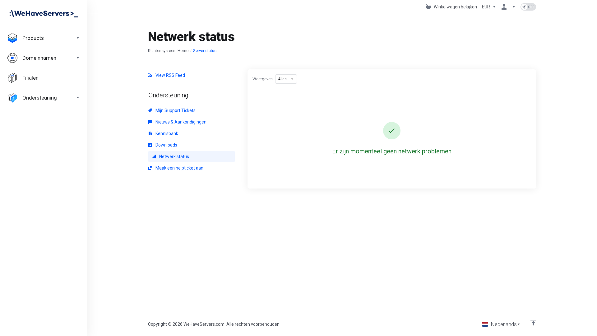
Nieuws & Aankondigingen (180, 121)
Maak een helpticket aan (179, 168)
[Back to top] (533, 322)
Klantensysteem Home (168, 50)
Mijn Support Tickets (175, 110)
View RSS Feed (170, 75)
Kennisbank (166, 133)
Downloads (166, 144)
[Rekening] (508, 6)
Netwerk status (173, 156)
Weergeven (262, 79)
